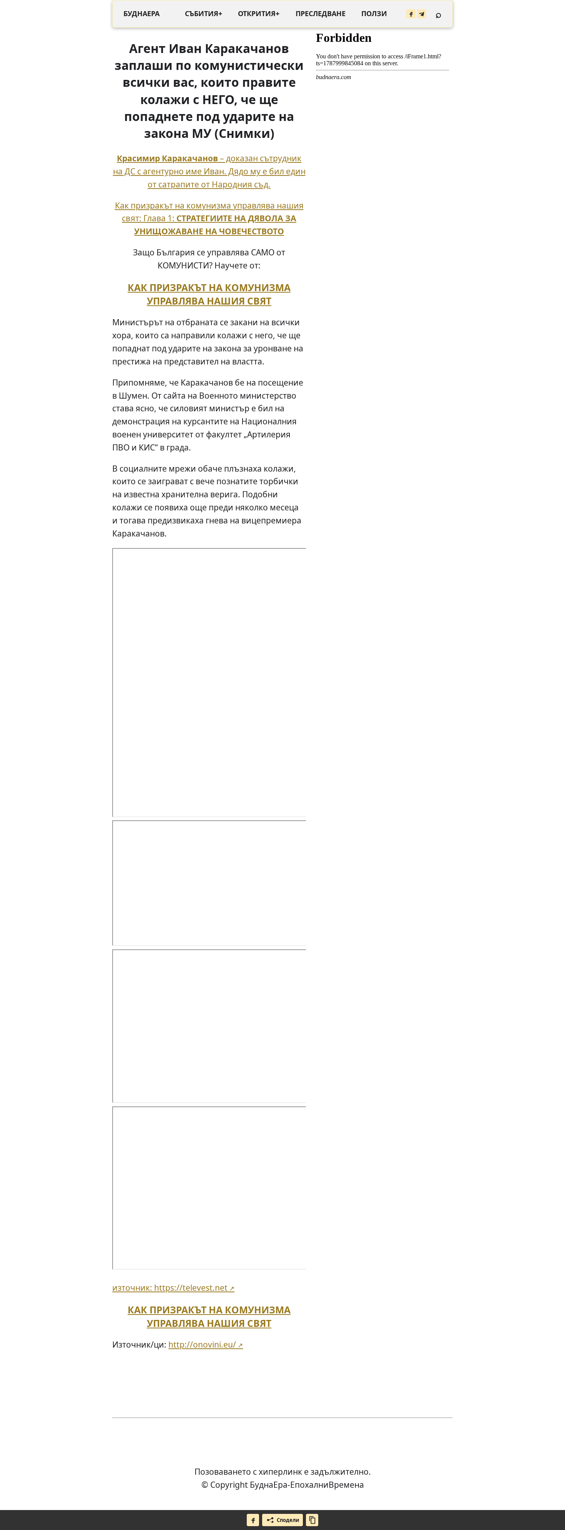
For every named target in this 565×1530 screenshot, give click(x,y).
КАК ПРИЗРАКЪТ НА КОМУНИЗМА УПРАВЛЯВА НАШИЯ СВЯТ (209, 294)
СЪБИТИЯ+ (203, 13)
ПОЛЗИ (374, 13)
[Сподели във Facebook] (253, 1520)
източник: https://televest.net (170, 1287)
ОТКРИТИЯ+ (258, 13)
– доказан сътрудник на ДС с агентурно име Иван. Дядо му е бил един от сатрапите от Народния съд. (209, 171)
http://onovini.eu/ (202, 1344)
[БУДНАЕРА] (141, 14)
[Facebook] (410, 13)
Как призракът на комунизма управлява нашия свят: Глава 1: (209, 218)
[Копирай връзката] (312, 1520)
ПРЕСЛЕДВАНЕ (321, 13)
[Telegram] (421, 13)
